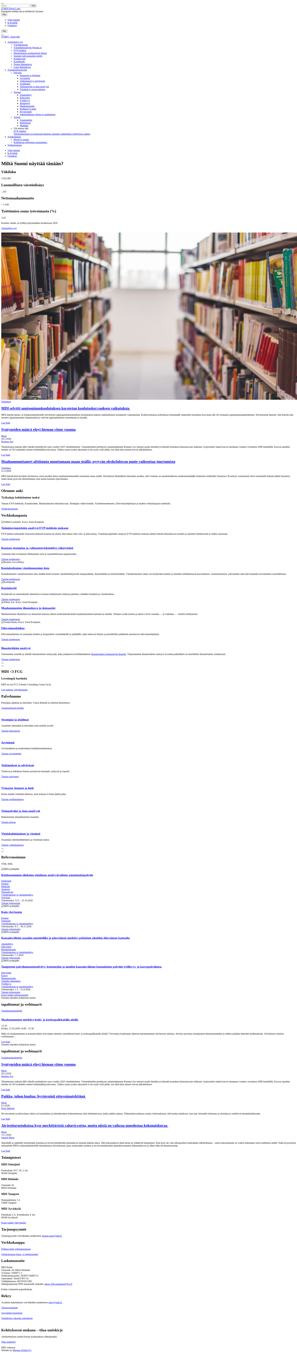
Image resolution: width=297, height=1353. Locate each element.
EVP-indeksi (20, 50)
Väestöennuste (21, 45)
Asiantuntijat (26, 120)
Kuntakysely (20, 58)
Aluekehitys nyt (15, 42)
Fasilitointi (25, 84)
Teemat (17, 92)
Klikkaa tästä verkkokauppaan (16, 1249)
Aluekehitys (26, 95)
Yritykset (5, 897)
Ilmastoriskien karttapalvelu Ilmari (30, 53)
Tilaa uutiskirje (8, 1342)
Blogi (4, 436)
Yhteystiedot (13, 20)
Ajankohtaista (14, 136)
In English (12, 22)
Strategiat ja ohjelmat (30, 75)
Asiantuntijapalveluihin (12, 708)
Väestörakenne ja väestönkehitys (17, 895)
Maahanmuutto (27, 106)
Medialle (24, 125)
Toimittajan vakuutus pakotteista (17, 1318)
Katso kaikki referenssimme (14, 995)
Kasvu (4, 975)
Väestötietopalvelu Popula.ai (27, 47)
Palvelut (18, 72)
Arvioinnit (25, 78)
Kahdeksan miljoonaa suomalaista (31, 142)
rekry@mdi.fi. (55, 1302)
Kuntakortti (19, 61)
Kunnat (5, 883)
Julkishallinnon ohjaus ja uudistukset (37, 114)
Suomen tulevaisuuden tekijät (28, 56)
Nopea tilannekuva (23, 64)
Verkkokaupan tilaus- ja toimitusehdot (19, 1254)
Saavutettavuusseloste (11, 1313)
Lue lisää (5, 423)
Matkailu (5, 886)
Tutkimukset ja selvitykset (32, 81)
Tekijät (17, 117)
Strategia (5, 889)
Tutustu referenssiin (10, 903)
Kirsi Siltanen (8, 1108)
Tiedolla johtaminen (11, 981)
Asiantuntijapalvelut (17, 70)
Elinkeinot (6, 881)
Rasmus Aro (7, 441)
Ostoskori (12, 25)
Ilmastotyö (25, 103)
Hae (4, 14)
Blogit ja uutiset (21, 139)
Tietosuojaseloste (9, 1307)
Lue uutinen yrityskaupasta (14, 689)
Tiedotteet (6, 401)
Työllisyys (25, 100)
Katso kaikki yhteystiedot (13, 1222)
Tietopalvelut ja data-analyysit (34, 86)
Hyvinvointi (26, 111)
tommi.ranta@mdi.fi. (52, 1236)
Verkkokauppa (14, 145)
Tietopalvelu (7, 892)
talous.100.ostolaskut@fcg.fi (58, 1284)
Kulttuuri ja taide (28, 109)
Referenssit (25, 123)
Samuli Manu (7, 1137)
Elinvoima (25, 97)
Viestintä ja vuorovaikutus (32, 89)
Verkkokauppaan (9, 508)
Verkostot (6, 921)
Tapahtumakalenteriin (11, 1010)
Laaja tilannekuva (22, 67)
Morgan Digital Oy (22, 1350)
